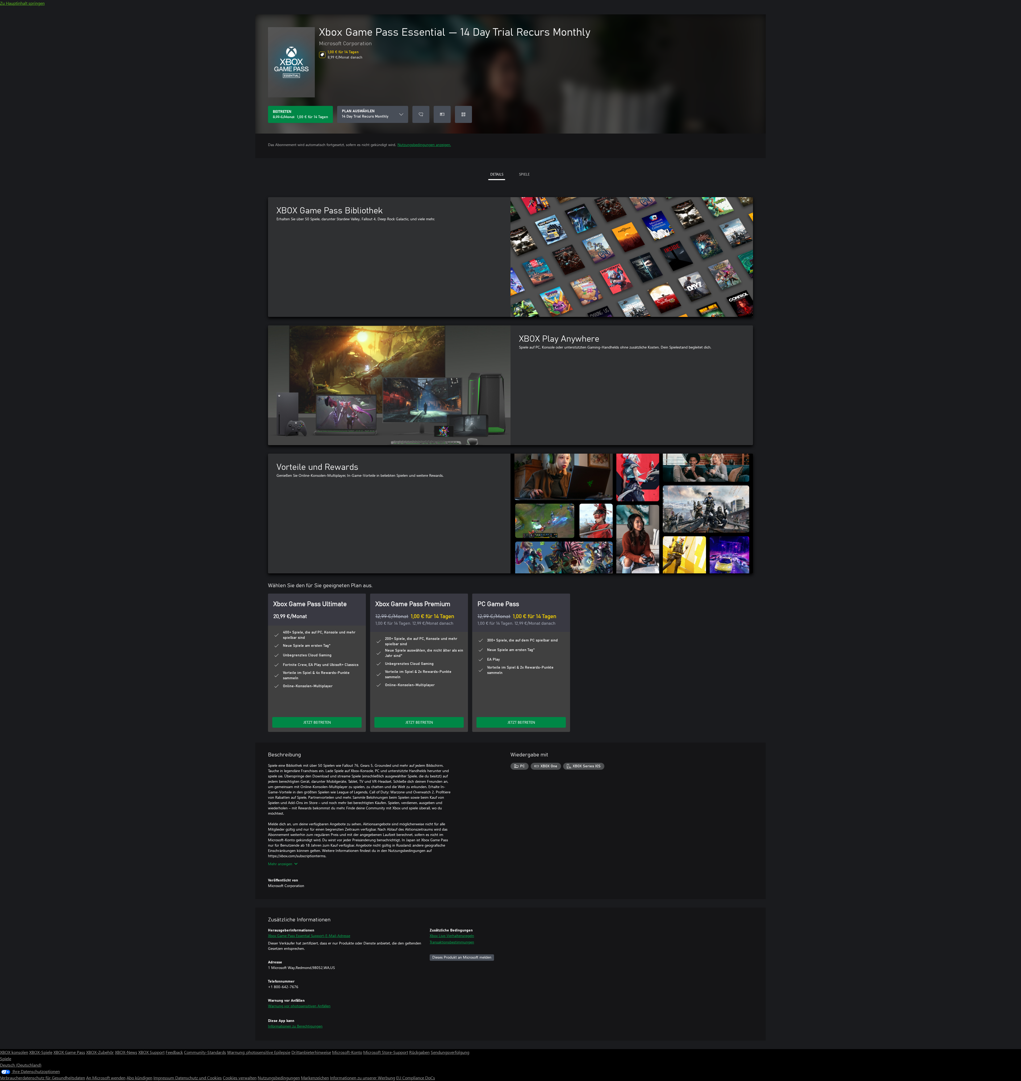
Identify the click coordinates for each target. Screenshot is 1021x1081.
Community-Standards (205, 1052)
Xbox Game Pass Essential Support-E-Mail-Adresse (309, 935)
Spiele (5, 1058)
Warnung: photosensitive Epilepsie (258, 1052)
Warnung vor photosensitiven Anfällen (299, 1005)
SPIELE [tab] (524, 174)
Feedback (174, 1052)
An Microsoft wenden (105, 1077)
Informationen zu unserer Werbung (362, 1077)
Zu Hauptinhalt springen (22, 3)
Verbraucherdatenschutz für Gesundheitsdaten (42, 1077)
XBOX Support (151, 1052)
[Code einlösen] (463, 114)
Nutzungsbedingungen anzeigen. (424, 144)
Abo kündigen (139, 1077)
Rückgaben (419, 1052)
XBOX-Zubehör (100, 1052)
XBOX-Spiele (40, 1052)
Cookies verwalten (240, 1077)
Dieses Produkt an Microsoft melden (461, 957)
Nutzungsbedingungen (279, 1077)
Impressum (164, 1077)
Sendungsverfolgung (450, 1052)
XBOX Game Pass (69, 1052)
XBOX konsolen (14, 1052)
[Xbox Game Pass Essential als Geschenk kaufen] (442, 114)
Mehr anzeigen (280, 863)
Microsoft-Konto (347, 1052)
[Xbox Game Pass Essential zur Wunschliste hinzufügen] (420, 114)
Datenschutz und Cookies (198, 1077)
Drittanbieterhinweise (311, 1052)
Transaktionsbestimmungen (452, 942)
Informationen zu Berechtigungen (295, 1026)
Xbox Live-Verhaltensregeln (452, 935)
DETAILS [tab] (496, 174)
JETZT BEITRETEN (317, 722)
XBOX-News (126, 1052)
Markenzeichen (315, 1077)
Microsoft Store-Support (385, 1052)
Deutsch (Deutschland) (20, 1065)
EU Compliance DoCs (415, 1077)
